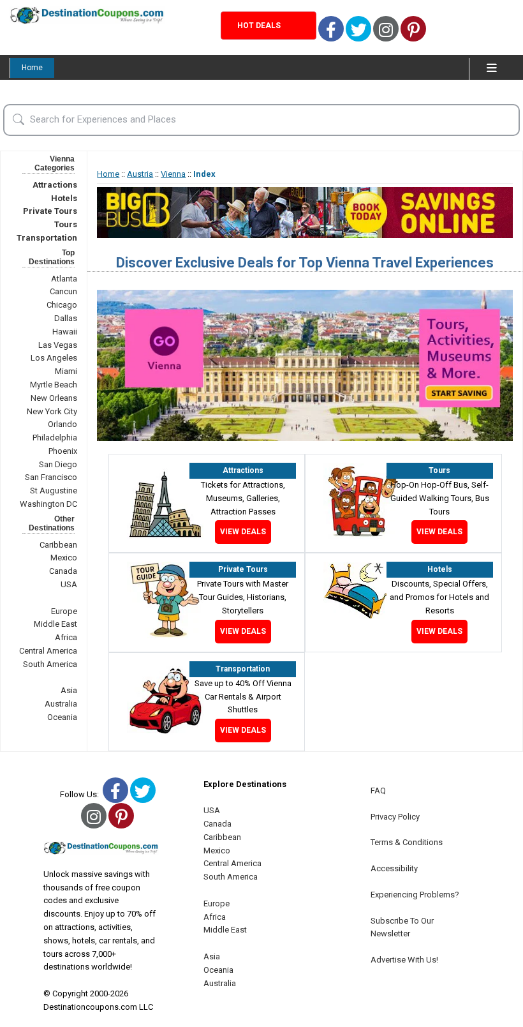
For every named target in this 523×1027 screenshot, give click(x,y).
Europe (64, 611)
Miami (66, 371)
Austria (140, 174)
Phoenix (62, 451)
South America (50, 664)
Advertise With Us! (404, 959)
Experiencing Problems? (415, 894)
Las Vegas (57, 345)
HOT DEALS (259, 25)
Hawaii (64, 331)
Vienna (173, 174)
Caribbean (58, 545)
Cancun (63, 291)
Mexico (63, 557)
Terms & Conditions (407, 842)
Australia (61, 703)
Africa (66, 637)
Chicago (62, 305)
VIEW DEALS (243, 531)
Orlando (62, 424)
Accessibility (394, 868)
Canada (63, 571)
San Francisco (51, 477)
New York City (52, 411)
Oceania (62, 717)
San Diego (58, 464)
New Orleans (54, 398)
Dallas (65, 318)
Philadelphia (55, 437)
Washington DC (48, 504)
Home (32, 67)
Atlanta (64, 278)
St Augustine (53, 490)
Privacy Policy (395, 816)
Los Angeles (54, 358)
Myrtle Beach (53, 384)
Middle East (55, 624)
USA (69, 584)
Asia (69, 690)
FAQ (378, 790)
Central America (48, 651)
